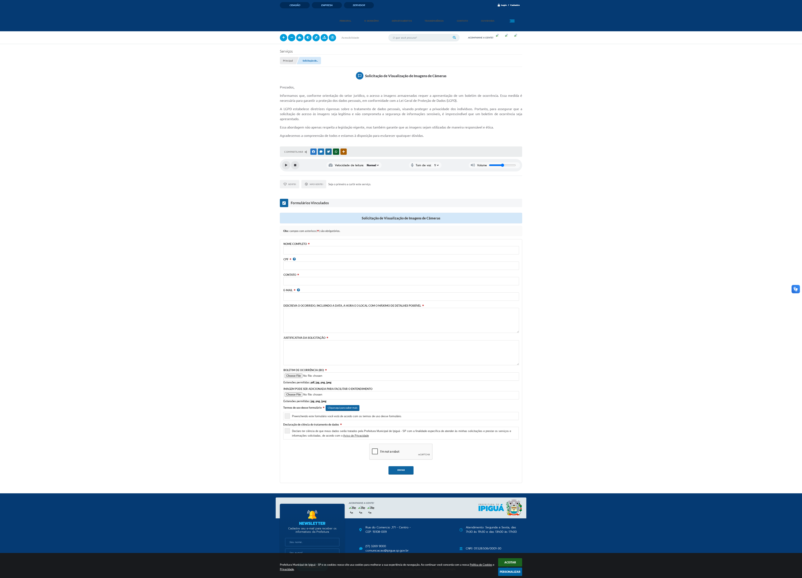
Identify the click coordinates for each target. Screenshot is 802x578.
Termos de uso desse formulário (302, 407)
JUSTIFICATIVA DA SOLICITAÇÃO (304, 337)
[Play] (286, 165)
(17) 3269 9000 (375, 546)
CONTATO (289, 274)
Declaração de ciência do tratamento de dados (311, 424)
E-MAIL (288, 290)
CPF (285, 259)
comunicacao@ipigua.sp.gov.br (387, 551)
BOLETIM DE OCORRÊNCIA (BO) (303, 370)
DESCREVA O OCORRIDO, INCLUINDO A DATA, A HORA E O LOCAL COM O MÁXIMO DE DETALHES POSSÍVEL (352, 305)
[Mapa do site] (324, 37)
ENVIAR (401, 470)
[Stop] (295, 165)
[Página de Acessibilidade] (332, 37)
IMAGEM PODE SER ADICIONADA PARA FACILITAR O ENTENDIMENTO (327, 388)
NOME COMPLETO (295, 244)
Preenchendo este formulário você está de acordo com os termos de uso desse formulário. (347, 416)
